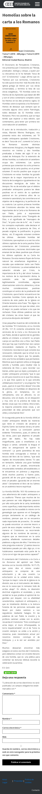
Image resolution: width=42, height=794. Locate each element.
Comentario (8, 693)
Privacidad (18, 781)
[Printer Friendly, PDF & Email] (10, 672)
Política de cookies (29, 781)
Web (4, 737)
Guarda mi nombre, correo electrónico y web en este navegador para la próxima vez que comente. (21, 752)
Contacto (36, 790)
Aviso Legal (4, 781)
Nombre (7, 718)
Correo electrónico (11, 727)
